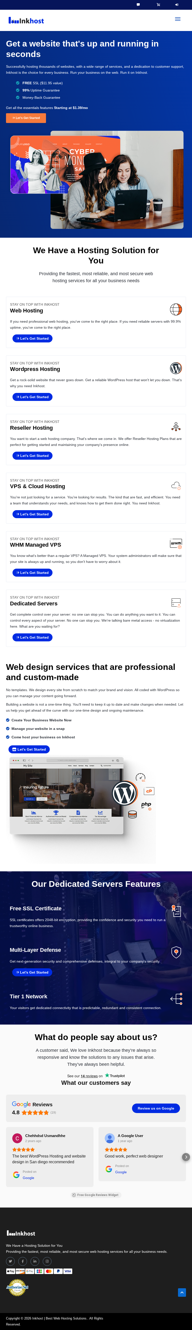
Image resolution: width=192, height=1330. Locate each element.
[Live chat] (138, 4)
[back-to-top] (182, 1292)
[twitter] (10, 1261)
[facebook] (22, 1261)
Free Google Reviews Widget (97, 1195)
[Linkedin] (34, 1261)
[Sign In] (176, 5)
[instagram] (47, 1261)
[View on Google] (17, 1138)
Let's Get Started (27, 118)
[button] (6, 1157)
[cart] (158, 4)
